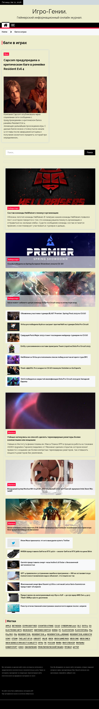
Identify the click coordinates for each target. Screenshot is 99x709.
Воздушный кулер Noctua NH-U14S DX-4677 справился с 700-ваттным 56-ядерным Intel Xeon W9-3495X (50, 490)
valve (44, 639)
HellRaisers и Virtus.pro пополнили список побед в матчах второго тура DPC (54, 357)
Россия (51, 643)
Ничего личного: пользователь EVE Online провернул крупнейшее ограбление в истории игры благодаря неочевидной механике (49, 529)
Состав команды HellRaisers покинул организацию (32, 213)
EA (90, 626)
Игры (40, 643)
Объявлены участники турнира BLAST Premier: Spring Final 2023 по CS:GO (53, 313)
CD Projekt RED (29, 626)
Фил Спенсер (68, 643)
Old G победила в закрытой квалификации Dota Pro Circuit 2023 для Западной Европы (55, 380)
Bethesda (16, 626)
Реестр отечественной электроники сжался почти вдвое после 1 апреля (53, 606)
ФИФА (58, 643)
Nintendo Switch (42, 630)
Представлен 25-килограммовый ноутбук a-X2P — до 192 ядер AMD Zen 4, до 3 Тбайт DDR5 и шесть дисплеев (55, 596)
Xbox (6, 54)
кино (21, 647)
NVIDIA (55, 630)
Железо (11, 432)
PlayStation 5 (81, 630)
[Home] (5, 25)
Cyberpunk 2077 (68, 626)
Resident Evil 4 (39, 634)
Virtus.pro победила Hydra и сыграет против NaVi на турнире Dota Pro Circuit (54, 324)
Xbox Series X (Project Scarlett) (21, 643)
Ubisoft (37, 639)
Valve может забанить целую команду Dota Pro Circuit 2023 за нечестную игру (42, 303)
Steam (15, 639)
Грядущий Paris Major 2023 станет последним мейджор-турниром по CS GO (54, 335)
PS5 (15, 634)
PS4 (90, 630)
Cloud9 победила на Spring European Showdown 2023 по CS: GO (35, 264)
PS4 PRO (9, 634)
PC (60, 630)
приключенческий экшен (50, 647)
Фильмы (80, 643)
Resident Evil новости (81, 634)
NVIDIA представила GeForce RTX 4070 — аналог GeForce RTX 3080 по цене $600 (56, 551)
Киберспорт (13, 208)
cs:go (57, 626)
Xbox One (74, 639)
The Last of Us (25, 639)
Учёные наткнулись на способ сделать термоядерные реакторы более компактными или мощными (44, 438)
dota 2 (85, 626)
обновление (31, 647)
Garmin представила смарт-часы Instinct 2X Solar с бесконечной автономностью (49, 563)
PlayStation (68, 630)
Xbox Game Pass (61, 639)
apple (8, 626)
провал (68, 647)
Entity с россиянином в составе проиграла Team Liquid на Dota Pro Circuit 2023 (55, 346)
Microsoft (28, 630)
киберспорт (11, 647)
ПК (45, 643)
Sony (8, 639)
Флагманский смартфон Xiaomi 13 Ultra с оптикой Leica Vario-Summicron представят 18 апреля (53, 585)
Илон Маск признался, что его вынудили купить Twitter (45, 541)
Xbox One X (85, 639)
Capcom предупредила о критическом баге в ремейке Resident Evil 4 (24, 64)
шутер (76, 647)
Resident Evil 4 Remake (58, 634)
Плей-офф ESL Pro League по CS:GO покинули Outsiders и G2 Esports (51, 368)
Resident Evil (24, 634)
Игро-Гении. (49, 11)
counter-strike (45, 626)
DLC (79, 626)
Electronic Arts (14, 630)
